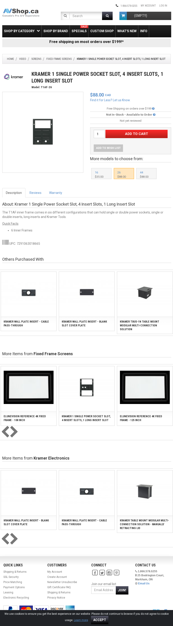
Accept (99, 620)
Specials (79, 29)
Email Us (144, 583)
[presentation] (5, 432)
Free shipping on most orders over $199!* (86, 41)
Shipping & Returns (15, 571)
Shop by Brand (55, 31)
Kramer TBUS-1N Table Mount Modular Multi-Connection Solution (139, 325)
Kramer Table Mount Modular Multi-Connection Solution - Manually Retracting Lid (144, 524)
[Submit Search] (107, 16)
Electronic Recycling (16, 597)
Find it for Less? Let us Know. (110, 100)
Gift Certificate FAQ (59, 587)
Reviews (35, 193)
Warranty (55, 193)
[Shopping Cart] (123, 16)
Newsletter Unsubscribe (62, 582)
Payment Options (14, 587)
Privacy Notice (56, 597)
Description (14, 193)
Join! (122, 590)
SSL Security (11, 577)
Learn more (81, 620)
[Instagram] (109, 572)
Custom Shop (102, 31)
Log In (163, 5)
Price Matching (12, 582)
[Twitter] (102, 572)
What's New (127, 31)
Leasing (8, 592)
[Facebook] (94, 572)
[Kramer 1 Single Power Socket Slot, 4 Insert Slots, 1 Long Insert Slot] (42, 132)
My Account (148, 5)
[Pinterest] (116, 572)
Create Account (57, 577)
